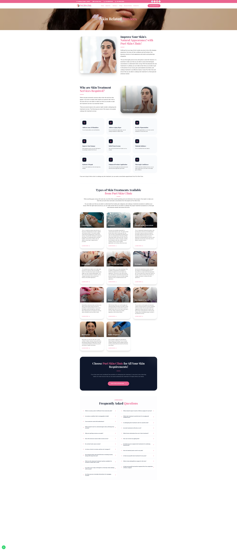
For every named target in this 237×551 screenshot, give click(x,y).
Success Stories (128, 5)
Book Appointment (154, 5)
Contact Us (136, 5)
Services (115, 5)
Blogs (120, 5)
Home (102, 5)
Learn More (85, 245)
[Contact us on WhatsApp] (4, 547)
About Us (107, 5)
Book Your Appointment (117, 383)
